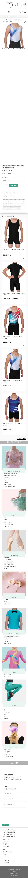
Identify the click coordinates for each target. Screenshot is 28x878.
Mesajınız (5, 809)
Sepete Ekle (13, 185)
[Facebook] (2, 2)
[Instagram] (2, 7)
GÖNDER (5, 825)
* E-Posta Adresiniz (8, 804)
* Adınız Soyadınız (7, 793)
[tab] (7, 193)
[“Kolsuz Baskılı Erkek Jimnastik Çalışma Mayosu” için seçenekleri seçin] (23, 346)
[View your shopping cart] (25, 4)
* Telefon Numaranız (8, 799)
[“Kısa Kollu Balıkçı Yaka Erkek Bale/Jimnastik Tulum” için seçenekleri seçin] (23, 302)
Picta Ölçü (5, 177)
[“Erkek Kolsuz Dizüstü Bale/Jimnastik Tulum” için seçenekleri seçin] (23, 258)
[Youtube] (2, 5)
